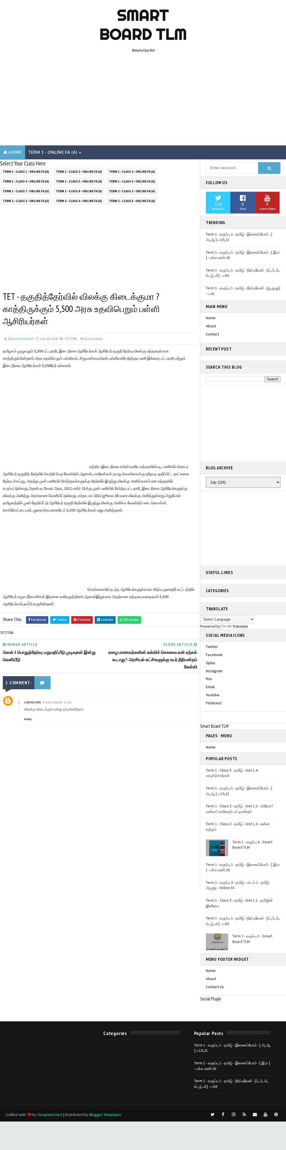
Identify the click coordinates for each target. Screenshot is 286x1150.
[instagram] (234, 1114)
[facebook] (223, 1114)
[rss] (244, 1114)
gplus (210, 662)
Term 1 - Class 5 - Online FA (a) (79, 181)
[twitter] (212, 1114)
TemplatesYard (49, 1114)
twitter (212, 646)
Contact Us (215, 986)
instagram (214, 670)
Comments (93, 339)
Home (15, 153)
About (211, 325)
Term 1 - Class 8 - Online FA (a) (79, 191)
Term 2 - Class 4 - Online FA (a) (79, 201)
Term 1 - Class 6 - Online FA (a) (132, 181)
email (210, 686)
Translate (240, 626)
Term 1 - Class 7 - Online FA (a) (26, 191)
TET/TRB (71, 339)
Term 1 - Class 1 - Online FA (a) (26, 172)
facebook (214, 654)
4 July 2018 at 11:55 (57, 702)
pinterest (213, 702)
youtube (213, 694)
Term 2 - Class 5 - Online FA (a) (132, 201)
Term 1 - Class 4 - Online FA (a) (26, 181)
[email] (255, 1114)
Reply (28, 719)
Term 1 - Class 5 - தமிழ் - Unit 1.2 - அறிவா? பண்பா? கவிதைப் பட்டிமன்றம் (239, 808)
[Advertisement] (143, 101)
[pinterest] (276, 1114)
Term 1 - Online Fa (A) (52, 153)
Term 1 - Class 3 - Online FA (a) (132, 172)
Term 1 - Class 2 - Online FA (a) (79, 172)
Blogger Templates (105, 1114)
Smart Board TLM (143, 25)
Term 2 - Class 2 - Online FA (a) (132, 191)
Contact (212, 334)
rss (209, 678)
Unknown (32, 702)
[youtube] (265, 1114)
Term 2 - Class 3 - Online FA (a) (26, 201)
